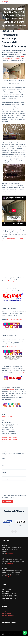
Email (3, 465)
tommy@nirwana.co (7, 416)
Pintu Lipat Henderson (8, 615)
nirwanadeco (10, 389)
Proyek (24, 25)
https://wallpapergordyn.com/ (15, 319)
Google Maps (9, 553)
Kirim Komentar (7, 501)
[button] (25, 633)
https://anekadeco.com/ (13, 346)
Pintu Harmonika (6, 613)
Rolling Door (5, 617)
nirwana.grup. (20, 372)
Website (4, 472)
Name (3, 458)
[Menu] (25, 1)
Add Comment (6, 479)
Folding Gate (5, 611)
